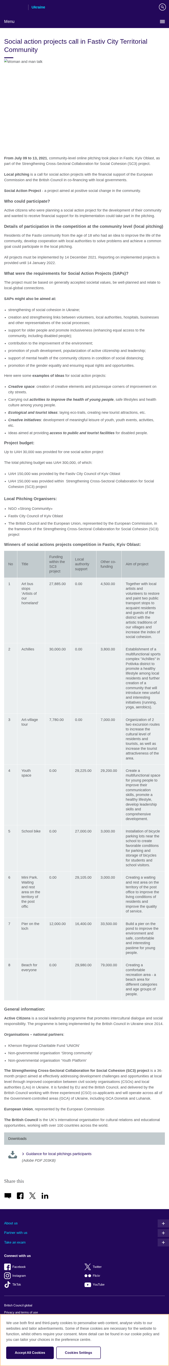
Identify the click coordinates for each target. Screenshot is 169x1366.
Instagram (19, 1275)
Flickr (96, 1275)
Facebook (19, 1266)
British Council (14, 8)
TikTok (16, 1284)
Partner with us (15, 1233)
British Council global (18, 1305)
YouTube (98, 1284)
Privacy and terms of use (21, 1312)
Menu (9, 21)
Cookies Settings (78, 1352)
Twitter (97, 1266)
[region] (84, 1340)
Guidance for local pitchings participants (59, 1154)
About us (11, 1223)
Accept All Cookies (30, 1352)
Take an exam (15, 1242)
